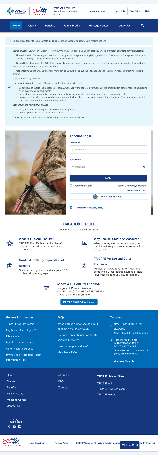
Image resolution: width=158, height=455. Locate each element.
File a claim (13, 336)
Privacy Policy (96, 207)
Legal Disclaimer (37, 443)
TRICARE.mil (104, 383)
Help (147, 11)
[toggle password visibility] (144, 167)
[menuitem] (16, 25)
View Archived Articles (80, 302)
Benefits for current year (20, 342)
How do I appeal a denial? (73, 346)
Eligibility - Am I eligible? (21, 330)
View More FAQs (67, 352)
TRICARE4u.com (106, 394)
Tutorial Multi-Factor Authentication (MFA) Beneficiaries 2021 (126, 343)
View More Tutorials (124, 361)
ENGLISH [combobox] (134, 11)
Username (76, 142)
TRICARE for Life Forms (20, 323)
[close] (151, 41)
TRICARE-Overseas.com (111, 388)
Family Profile (72, 25)
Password (75, 159)
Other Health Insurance (19, 348)
